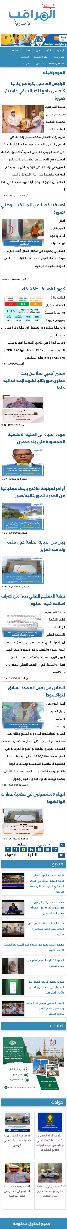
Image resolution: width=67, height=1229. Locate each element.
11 (8, 849)
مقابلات (14, 50)
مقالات (27, 50)
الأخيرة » (10, 855)
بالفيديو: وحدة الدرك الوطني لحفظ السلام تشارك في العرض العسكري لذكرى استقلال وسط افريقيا (46, 883)
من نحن (40, 63)
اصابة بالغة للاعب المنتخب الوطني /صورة (33, 209)
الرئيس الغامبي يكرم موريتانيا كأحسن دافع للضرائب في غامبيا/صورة (35, 91)
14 (31, 849)
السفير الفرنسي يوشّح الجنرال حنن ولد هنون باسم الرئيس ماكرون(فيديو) (45, 1008)
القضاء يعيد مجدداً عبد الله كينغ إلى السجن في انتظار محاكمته (17, 1191)
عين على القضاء (56, 63)
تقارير (38, 50)
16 (47, 849)
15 (39, 849)
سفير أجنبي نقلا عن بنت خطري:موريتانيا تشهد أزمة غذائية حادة (34, 380)
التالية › (31, 855)
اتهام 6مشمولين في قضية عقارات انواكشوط (33, 798)
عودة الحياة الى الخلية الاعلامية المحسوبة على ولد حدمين (36, 438)
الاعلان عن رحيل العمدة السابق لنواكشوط (36, 691)
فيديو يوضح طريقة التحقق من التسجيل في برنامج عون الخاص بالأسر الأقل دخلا (46, 987)
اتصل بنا (27, 63)
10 (61, 855)
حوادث (57, 1102)
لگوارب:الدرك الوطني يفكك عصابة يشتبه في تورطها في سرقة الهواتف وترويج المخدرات (50, 1142)
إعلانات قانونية (41, 57)
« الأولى (44, 844)
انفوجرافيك (58, 57)
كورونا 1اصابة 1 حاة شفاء (43, 289)
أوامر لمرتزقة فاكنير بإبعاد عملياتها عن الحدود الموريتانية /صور (33, 492)
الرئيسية (60, 50)
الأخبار (48, 50)
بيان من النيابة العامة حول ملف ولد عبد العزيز (36, 546)
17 (55, 849)
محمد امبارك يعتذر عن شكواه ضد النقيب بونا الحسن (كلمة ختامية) (34, 947)
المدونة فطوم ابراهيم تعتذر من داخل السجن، (45, 963)
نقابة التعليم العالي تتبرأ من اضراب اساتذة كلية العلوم (33, 600)
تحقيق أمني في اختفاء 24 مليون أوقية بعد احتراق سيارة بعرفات (50, 1191)
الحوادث (25, 57)
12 (15, 849)
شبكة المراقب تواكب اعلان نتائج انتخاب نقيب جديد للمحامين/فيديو (46, 929)
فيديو (57, 864)
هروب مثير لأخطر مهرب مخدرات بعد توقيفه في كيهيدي (17, 1140)
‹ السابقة (22, 844)
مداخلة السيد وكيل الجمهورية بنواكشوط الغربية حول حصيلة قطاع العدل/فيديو (47, 908)
